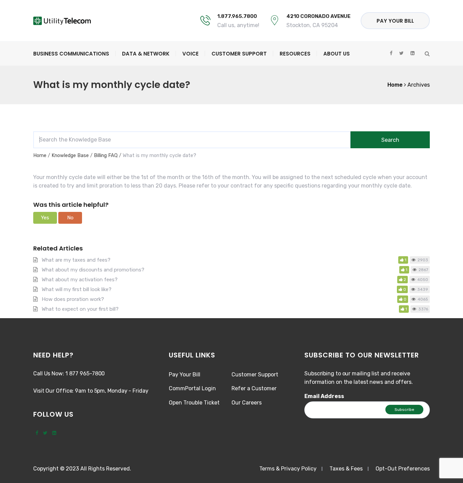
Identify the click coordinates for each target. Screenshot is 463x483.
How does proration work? (73, 299)
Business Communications (71, 53)
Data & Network (145, 53)
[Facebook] (37, 433)
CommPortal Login (192, 388)
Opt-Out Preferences (403, 468)
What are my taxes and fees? (76, 260)
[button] (45, 218)
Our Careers (247, 402)
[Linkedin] (54, 433)
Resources (295, 53)
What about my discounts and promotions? (93, 270)
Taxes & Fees (346, 468)
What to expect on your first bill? (80, 309)
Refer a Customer (254, 388)
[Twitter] (45, 433)
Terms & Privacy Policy (288, 468)
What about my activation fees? (80, 280)
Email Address (324, 396)
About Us (336, 53)
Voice (190, 53)
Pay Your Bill (395, 20)
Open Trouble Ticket (194, 402)
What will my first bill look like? (77, 289)
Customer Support (239, 53)
